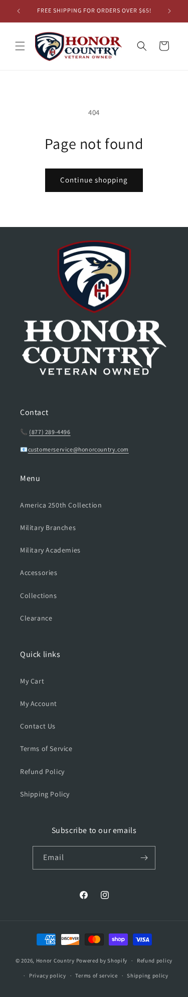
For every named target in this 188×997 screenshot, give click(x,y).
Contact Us (38, 726)
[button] (20, 46)
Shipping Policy (45, 794)
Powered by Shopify (102, 960)
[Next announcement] (169, 11)
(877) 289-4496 (49, 432)
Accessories (39, 572)
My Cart (32, 681)
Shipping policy (147, 975)
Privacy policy (47, 975)
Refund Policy (42, 771)
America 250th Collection (61, 505)
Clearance (36, 618)
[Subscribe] (144, 858)
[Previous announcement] (19, 11)
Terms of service (96, 975)
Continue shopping (94, 179)
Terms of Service (46, 748)
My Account (38, 703)
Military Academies (50, 550)
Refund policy (154, 960)
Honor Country (55, 960)
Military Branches (48, 527)
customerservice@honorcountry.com (78, 449)
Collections (38, 595)
